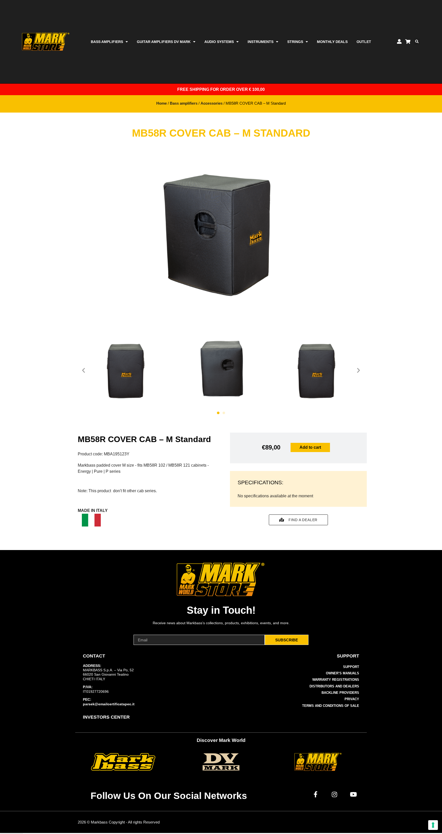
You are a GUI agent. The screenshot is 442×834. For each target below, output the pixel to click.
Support (351, 667)
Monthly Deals (332, 42)
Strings (295, 42)
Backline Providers (340, 693)
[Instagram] (335, 794)
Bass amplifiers (107, 42)
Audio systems (219, 42)
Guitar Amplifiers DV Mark (164, 42)
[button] (417, 42)
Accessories (212, 103)
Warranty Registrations (335, 680)
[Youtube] (353, 794)
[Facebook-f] (316, 794)
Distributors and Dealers (334, 686)
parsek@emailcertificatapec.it (109, 704)
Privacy (352, 699)
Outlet (364, 42)
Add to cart (310, 447)
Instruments (260, 42)
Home (161, 103)
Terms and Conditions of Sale (330, 706)
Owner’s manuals (342, 673)
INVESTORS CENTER (106, 717)
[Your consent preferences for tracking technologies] (433, 825)
